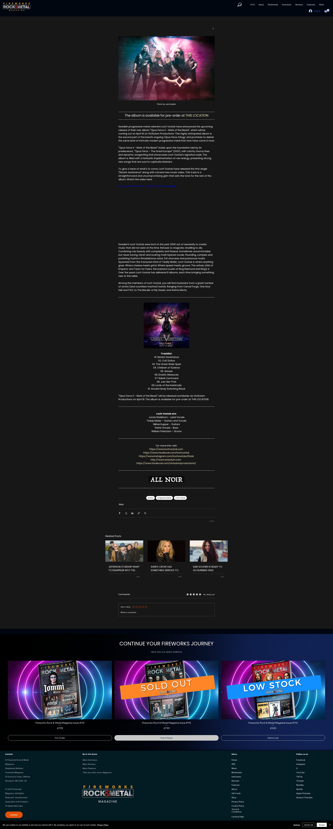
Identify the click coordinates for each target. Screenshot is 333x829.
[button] (239, 5)
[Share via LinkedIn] (132, 513)
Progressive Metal (164, 498)
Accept (322, 825)
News (121, 504)
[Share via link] (138, 513)
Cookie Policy (238, 806)
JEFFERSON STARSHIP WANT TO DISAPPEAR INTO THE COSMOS (124, 568)
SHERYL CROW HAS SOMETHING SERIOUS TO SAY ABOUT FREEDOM (164, 568)
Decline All (308, 825)
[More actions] (213, 28)
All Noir (150, 498)
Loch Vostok (180, 498)
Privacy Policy (102, 825)
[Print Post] (145, 513)
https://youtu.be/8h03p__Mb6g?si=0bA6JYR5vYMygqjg (147, 186)
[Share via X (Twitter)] (126, 513)
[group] (166, 701)
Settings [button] (296, 825)
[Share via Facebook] (119, 513)
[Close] (329, 825)
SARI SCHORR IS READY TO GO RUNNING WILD (207, 568)
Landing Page (238, 817)
